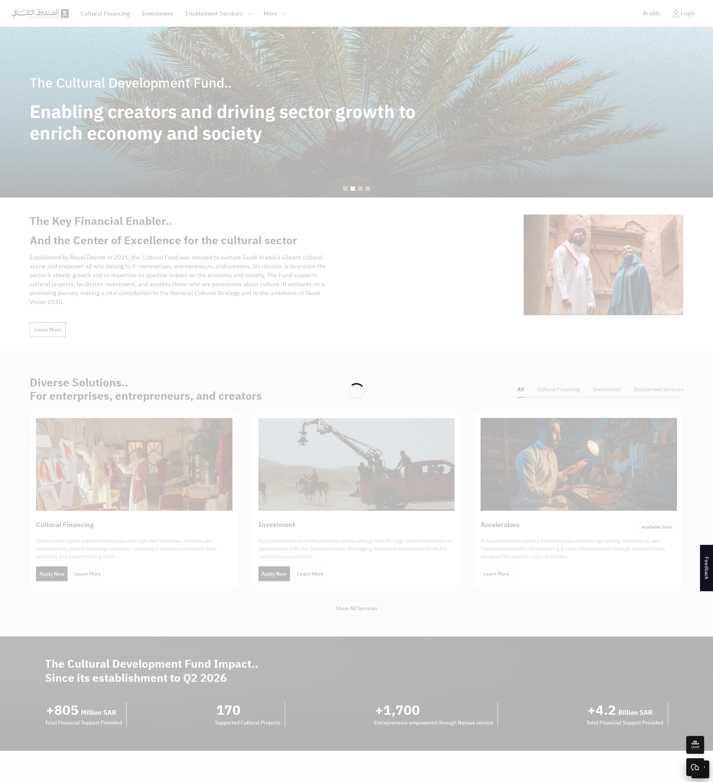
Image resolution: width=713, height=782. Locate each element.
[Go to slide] (345, 188)
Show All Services (356, 608)
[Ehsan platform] (695, 745)
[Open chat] (695, 767)
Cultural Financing (105, 13)
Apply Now (52, 574)
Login (688, 13)
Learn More (48, 330)
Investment (157, 13)
